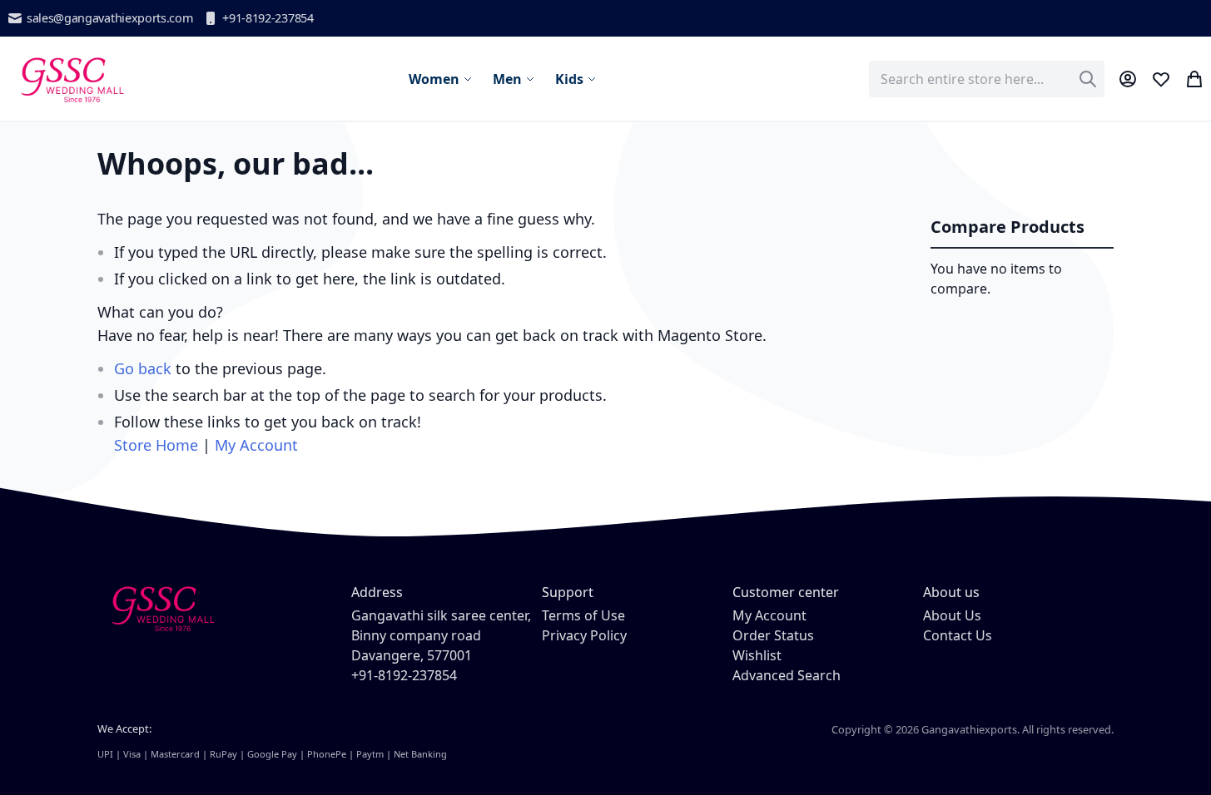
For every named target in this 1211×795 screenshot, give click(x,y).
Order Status (773, 635)
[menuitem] (440, 79)
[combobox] (986, 79)
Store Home (156, 445)
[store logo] (71, 78)
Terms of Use (583, 615)
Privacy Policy (584, 635)
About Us (952, 615)
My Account (256, 445)
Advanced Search (786, 675)
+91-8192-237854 (267, 18)
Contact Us (957, 635)
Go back (142, 368)
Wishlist (757, 655)
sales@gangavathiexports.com (109, 18)
